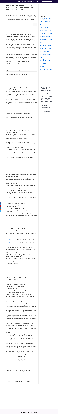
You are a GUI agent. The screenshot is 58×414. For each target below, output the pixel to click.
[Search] (51, 1)
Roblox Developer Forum (11, 239)
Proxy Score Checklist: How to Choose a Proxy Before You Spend (45, 23)
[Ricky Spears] (9, 1)
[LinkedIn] (0, 208)
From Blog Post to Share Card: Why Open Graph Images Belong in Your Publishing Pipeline (46, 60)
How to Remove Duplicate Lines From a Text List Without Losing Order (45, 56)
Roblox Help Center (10, 242)
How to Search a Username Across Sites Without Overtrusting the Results (46, 45)
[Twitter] (0, 204)
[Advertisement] (21, 32)
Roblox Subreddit (10, 245)
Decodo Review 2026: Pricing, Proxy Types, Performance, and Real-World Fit (45, 65)
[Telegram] (0, 211)
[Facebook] (0, 203)
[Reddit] (0, 209)
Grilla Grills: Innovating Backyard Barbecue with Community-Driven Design (46, 69)
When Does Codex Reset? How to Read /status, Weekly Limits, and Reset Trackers (46, 41)
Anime (21, 1)
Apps (19, 1)
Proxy (34, 1)
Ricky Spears (13, 11)
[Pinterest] (0, 206)
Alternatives (29, 1)
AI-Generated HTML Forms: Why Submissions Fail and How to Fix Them (46, 30)
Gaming (25, 1)
